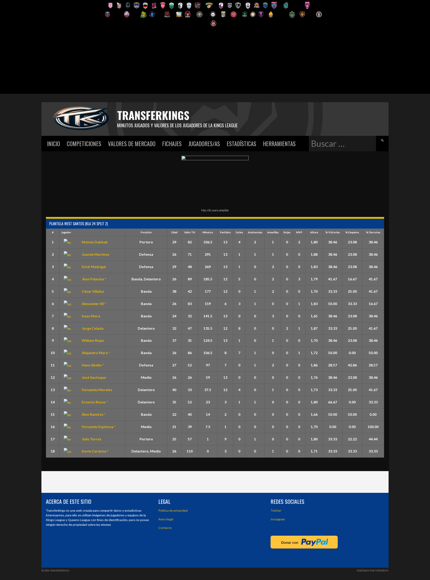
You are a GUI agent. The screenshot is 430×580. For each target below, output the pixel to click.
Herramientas (279, 143)
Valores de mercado (131, 143)
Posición (146, 232)
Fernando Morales (97, 389)
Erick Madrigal (94, 266)
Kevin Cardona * (95, 451)
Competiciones (84, 143)
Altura (314, 232)
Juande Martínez (96, 254)
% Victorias (332, 232)
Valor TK (189, 232)
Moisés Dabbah (95, 242)
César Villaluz (93, 291)
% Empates (352, 232)
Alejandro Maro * (96, 353)
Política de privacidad (173, 510)
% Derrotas (373, 232)
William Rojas (93, 340)
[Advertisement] (215, 62)
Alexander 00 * (94, 303)
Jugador (66, 232)
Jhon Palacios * (94, 279)
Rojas (287, 232)
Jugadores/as (204, 143)
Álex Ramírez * (94, 414)
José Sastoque (94, 377)
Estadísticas (241, 143)
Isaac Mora (91, 316)
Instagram (278, 519)
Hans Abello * (93, 365)
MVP (299, 232)
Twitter (276, 510)
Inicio (53, 143)
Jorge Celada (92, 328)
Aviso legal (165, 519)
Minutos (207, 232)
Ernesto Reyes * (95, 402)
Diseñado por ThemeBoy (373, 570)
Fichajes (172, 143)
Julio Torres (91, 439)
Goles (239, 232)
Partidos (225, 232)
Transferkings (153, 115)
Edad (174, 232)
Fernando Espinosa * (99, 426)
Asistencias (255, 232)
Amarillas (273, 232)
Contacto (165, 528)
